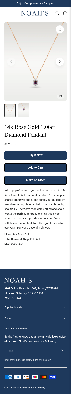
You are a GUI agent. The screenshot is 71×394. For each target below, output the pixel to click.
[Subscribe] (62, 351)
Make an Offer (35, 180)
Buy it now (36, 155)
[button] (6, 13)
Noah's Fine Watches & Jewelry (29, 387)
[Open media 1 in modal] (60, 29)
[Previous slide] (11, 61)
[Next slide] (60, 61)
